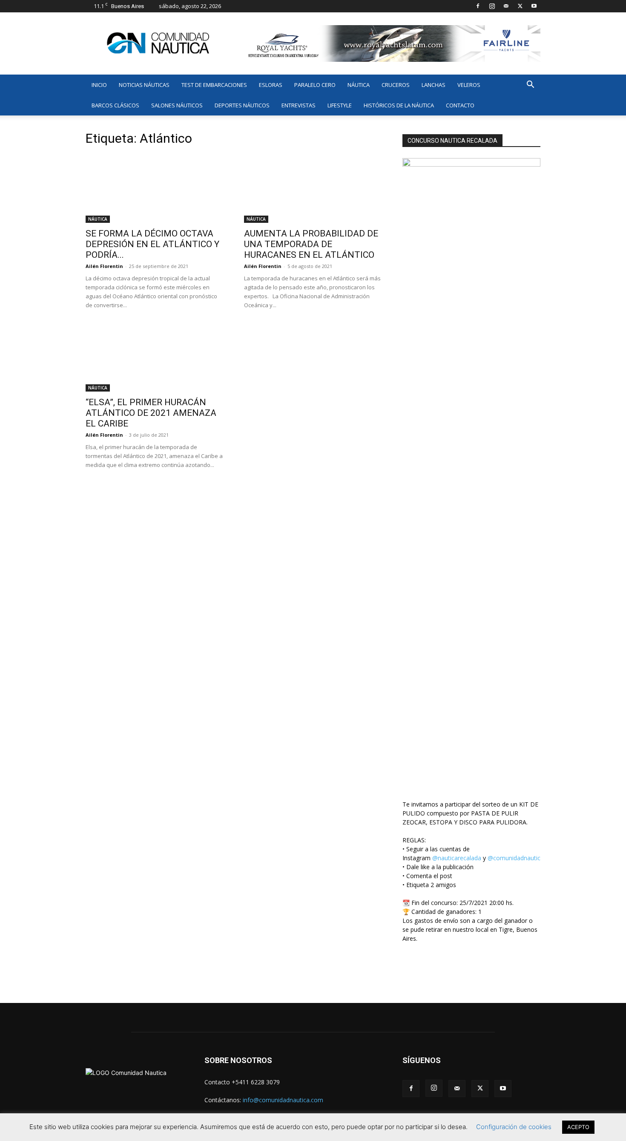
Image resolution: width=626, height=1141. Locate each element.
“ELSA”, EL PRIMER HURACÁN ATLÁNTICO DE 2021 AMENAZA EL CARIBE (151, 413)
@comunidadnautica (516, 858)
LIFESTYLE (339, 105)
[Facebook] (477, 6)
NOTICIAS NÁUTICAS (144, 85)
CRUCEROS (396, 85)
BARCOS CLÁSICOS (115, 105)
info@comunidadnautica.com (283, 1100)
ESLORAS (270, 85)
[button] (530, 85)
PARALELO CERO (315, 85)
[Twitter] (520, 6)
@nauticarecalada (456, 858)
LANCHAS (433, 85)
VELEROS (468, 85)
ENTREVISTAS (298, 105)
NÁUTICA (358, 85)
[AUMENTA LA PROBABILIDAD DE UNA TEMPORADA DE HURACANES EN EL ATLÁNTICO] (313, 189)
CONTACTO (460, 105)
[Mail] (506, 6)
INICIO (99, 85)
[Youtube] (534, 6)
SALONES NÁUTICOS (177, 105)
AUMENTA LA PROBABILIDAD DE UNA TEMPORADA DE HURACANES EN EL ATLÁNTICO (311, 244)
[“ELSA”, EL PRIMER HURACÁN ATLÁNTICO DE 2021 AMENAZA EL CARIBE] (155, 357)
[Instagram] (491, 6)
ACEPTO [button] (578, 1127)
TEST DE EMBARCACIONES (214, 85)
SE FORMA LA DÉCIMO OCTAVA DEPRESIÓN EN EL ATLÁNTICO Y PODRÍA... (152, 244)
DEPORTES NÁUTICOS (242, 105)
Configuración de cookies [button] (513, 1127)
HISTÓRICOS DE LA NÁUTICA (399, 105)
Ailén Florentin (104, 266)
